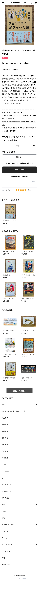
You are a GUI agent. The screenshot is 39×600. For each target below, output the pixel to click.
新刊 (3, 405)
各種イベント (6, 565)
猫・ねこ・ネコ (6, 485)
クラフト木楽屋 (7, 551)
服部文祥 (5, 438)
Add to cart (19, 170)
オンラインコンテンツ (9, 525)
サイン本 (5, 478)
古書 (3, 505)
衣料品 (4, 511)
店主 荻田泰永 (7, 545)
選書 (3, 558)
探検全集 (5, 458)
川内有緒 (5, 445)
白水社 (4, 465)
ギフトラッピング (8, 152)
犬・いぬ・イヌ (6, 491)
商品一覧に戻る (19, 391)
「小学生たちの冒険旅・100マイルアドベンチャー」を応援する (18, 138)
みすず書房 (6, 471)
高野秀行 (5, 425)
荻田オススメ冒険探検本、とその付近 (14, 411)
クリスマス (5, 498)
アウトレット (6, 538)
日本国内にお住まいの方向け (19, 176)
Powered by (17, 579)
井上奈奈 (5, 418)
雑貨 (3, 518)
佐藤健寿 (5, 451)
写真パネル (5, 531)
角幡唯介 (5, 431)
